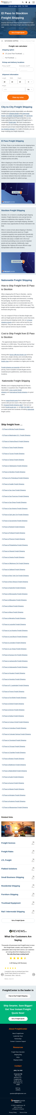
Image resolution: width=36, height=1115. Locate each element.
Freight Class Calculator (18, 1052)
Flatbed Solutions (9, 869)
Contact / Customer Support (18, 1041)
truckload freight (18, 116)
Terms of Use (23, 1112)
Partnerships (18, 1038)
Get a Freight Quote (18, 32)
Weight (4, 85)
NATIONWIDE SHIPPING (11, 41)
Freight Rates (7, 851)
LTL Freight (6, 860)
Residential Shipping (10, 886)
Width (11, 78)
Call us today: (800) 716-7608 (18, 6)
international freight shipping (18, 392)
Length (4, 78)
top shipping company (8, 129)
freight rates (12, 122)
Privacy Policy (13, 1112)
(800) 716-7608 (18, 1070)
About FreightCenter (18, 1033)
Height (19, 78)
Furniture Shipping (9, 894)
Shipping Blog (18, 1054)
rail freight (29, 116)
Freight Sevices (8, 843)
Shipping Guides (18, 1060)
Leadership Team (18, 1036)
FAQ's (18, 1057)
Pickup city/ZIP (6, 66)
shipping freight (14, 113)
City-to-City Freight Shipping (18, 996)
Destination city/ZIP (24, 66)
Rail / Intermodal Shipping (13, 911)
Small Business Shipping (12, 877)
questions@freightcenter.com (18, 1093)
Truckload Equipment (11, 903)
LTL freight (9, 116)
